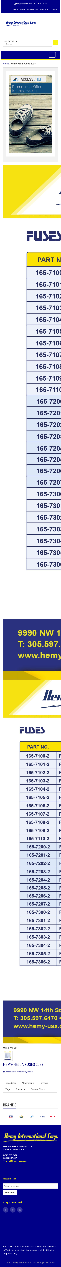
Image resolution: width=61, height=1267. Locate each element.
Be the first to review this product (19, 1071)
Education (20, 1089)
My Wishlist (32, 9)
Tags (7, 1089)
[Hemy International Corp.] (30, 22)
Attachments (28, 1082)
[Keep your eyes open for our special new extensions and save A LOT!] (30, 113)
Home (6, 63)
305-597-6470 (41, 3)
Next (56, 1105)
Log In (54, 9)
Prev (51, 1105)
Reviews (44, 1082)
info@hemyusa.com (24, 3)
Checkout (45, 9)
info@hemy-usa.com (16, 1160)
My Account (19, 9)
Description (11, 1082)
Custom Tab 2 (38, 1089)
